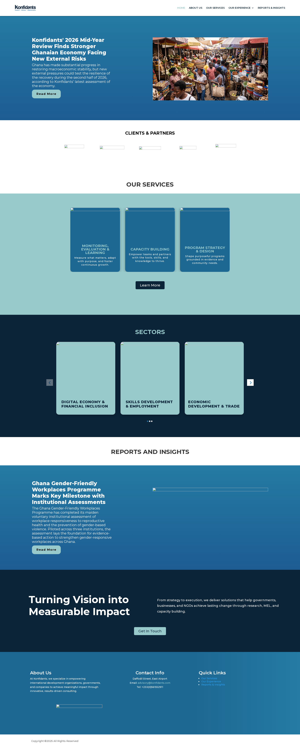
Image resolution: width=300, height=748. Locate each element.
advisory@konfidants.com (154, 682)
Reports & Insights (271, 7)
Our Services (215, 7)
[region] (150, 68)
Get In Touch (150, 631)
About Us (195, 7)
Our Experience (239, 7)
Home (181, 7)
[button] (49, 382)
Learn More (150, 285)
